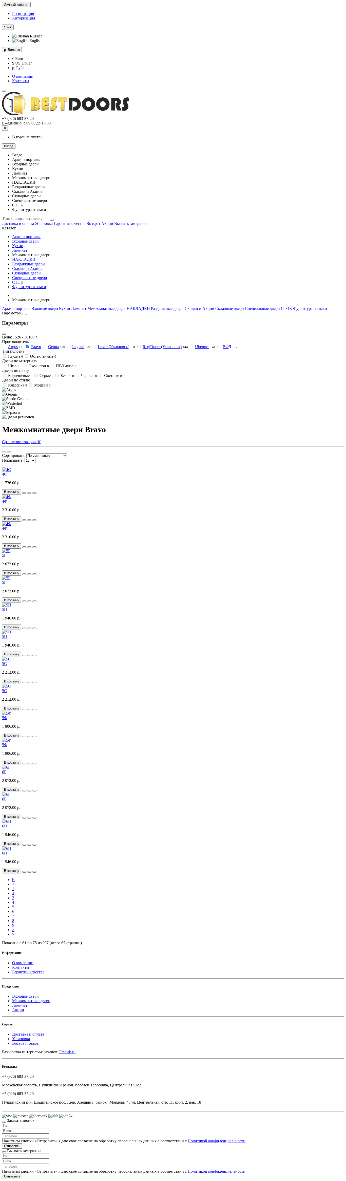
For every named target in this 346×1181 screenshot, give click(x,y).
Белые (67, 375)
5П (4, 609)
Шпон (15, 366)
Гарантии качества (28, 972)
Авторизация (23, 18)
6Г (4, 772)
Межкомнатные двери (106, 308)
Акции (107, 223)
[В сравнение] (34, 493)
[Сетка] (4, 452)
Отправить (12, 1146)
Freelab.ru (67, 1052)
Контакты (20, 81)
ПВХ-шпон (67, 366)
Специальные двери (29, 277)
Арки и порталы (26, 236)
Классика (17, 385)
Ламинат (19, 250)
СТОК (17, 282)
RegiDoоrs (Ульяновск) (162, 347)
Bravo (36, 347)
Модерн (42, 385)
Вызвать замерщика (131, 223)
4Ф (4, 501)
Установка (44, 223)
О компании (22, 76)
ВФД (227, 347)
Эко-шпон (39, 366)
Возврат (93, 223)
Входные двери (25, 241)
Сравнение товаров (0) (21, 442)
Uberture (202, 347)
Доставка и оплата (18, 223)
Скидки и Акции (27, 268)
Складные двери (26, 273)
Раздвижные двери (28, 264)
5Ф (4, 718)
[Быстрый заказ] (24, 493)
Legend (78, 347)
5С (4, 663)
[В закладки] (29, 493)
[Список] (9, 452)
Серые (46, 375)
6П (4, 826)
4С (4, 474)
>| (13, 934)
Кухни (17, 246)
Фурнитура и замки (29, 287)
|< (13, 879)
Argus (13, 347)
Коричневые (20, 375)
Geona (53, 347)
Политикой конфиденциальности (216, 1141)
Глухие (15, 356)
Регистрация (23, 13)
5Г (4, 555)
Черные (89, 375)
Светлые (113, 375)
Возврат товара (25, 1043)
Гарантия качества (69, 223)
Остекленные (43, 356)
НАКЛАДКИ (23, 259)
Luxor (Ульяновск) (113, 347)
